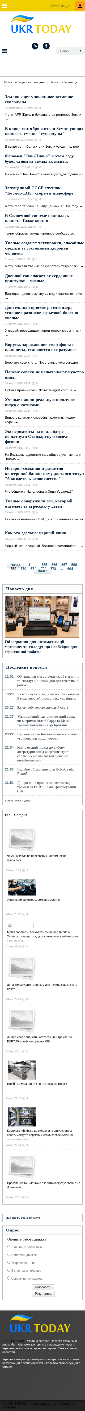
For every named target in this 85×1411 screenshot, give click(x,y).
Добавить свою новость (23, 1218)
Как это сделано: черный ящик (35, 532)
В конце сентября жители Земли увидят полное (42, 146)
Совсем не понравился (27, 1278)
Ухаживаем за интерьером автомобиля (33, 899)
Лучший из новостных (26, 1247)
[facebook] (46, 46)
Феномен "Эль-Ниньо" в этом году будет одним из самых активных (39, 159)
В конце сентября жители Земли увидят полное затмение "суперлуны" (44, 131)
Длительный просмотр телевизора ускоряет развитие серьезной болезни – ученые (43, 312)
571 (33, 569)
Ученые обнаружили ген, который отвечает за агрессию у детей (38, 504)
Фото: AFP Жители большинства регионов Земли (43, 114)
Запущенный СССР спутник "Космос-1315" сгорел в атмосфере (39, 190)
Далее (42, 571)
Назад (15, 565)
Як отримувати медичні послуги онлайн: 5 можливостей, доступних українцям (48, 696)
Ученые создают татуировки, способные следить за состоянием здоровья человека (44, 247)
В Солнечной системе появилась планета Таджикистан (37, 218)
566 (54, 565)
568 (74, 565)
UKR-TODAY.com (13, 1341)
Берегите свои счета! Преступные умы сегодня (41, 362)
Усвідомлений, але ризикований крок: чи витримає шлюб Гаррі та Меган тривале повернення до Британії (46, 721)
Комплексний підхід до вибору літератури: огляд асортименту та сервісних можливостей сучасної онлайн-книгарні (43, 754)
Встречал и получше (25, 1270)
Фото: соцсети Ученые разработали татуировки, (42, 266)
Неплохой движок (23, 1255)
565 (44, 565)
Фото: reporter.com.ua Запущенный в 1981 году (41, 206)
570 (23, 569)
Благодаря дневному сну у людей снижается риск (43, 293)
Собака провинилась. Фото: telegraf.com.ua (38, 390)
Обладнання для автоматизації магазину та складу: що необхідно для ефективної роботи (41, 646)
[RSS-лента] (34, 46)
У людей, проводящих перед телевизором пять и (43, 330)
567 (64, 565)
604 (70, 569)
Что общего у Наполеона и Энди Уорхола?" (39, 491)
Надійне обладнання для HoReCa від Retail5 (45, 771)
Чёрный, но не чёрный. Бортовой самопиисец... (42, 546)
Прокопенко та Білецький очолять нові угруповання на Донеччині (47, 736)
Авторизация (60, 6)
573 (53, 569)
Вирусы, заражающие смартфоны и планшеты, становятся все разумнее (40, 347)
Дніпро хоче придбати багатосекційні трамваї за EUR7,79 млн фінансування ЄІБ (46, 787)
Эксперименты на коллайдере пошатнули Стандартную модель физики (37, 436)
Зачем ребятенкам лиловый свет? (42, 707)
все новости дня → (19, 800)
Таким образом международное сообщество (39, 233)
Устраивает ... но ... (24, 1263)
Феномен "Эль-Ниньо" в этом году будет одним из (44, 174)
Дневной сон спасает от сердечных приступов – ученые (39, 278)
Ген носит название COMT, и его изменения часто (44, 519)
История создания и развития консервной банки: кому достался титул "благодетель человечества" (44, 473)
